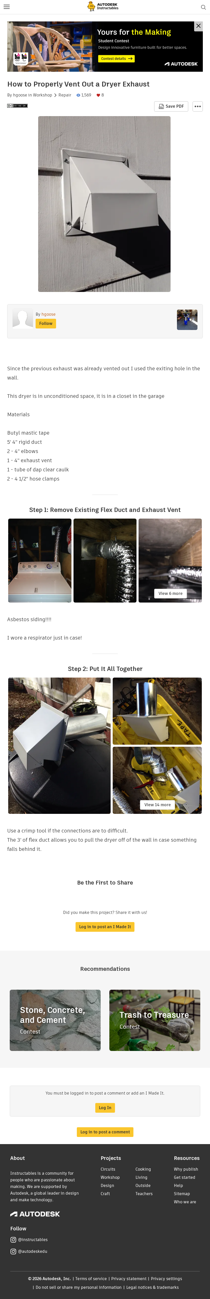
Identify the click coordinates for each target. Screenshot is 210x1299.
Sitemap (182, 1194)
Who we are (185, 1202)
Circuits (108, 1169)
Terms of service (91, 1279)
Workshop (42, 95)
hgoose (20, 95)
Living (141, 1177)
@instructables (33, 1240)
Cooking (143, 1169)
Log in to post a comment (105, 1132)
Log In (105, 1108)
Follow (45, 323)
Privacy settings (166, 1279)
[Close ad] (198, 26)
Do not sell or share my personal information (79, 1287)
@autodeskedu (32, 1251)
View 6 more (171, 593)
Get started (184, 1177)
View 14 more (157, 805)
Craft (105, 1194)
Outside (143, 1185)
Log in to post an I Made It (105, 927)
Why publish (186, 1169)
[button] (7, 7)
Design (107, 1185)
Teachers (144, 1194)
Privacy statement (128, 1279)
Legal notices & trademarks (152, 1287)
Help (178, 1185)
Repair (64, 95)
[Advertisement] (105, 46)
